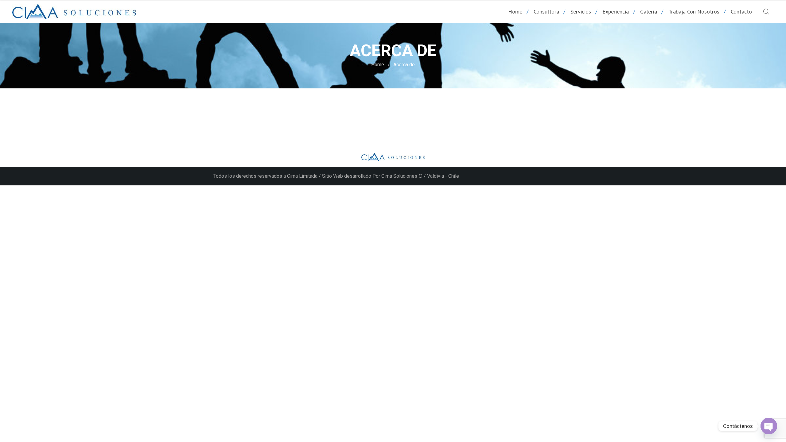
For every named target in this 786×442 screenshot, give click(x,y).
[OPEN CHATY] (769, 426)
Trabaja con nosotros (693, 11)
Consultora (546, 11)
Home (515, 11)
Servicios (580, 11)
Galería (648, 11)
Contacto (741, 11)
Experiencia (615, 11)
